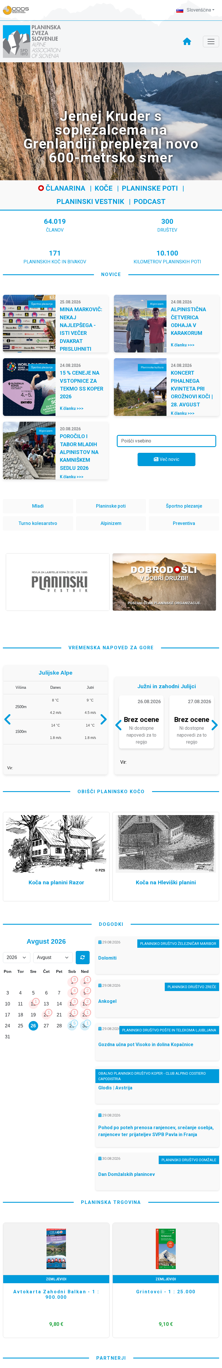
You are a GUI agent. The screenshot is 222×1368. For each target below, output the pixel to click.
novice (111, 274)
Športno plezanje (184, 506)
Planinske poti (150, 188)
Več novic (168, 459)
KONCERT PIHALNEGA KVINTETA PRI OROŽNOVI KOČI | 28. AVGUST (192, 389)
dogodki (111, 947)
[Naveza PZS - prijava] (19, 10)
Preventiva (184, 523)
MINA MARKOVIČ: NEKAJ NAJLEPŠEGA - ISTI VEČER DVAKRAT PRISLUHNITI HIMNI (81, 333)
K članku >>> (183, 345)
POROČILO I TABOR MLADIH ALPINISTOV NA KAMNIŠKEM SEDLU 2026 (79, 452)
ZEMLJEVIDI (56, 1302)
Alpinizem (111, 523)
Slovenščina (198, 10)
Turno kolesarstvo (37, 523)
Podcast (150, 202)
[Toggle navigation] (211, 41)
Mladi (38, 506)
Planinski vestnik (90, 202)
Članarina (64, 188)
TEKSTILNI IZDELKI (166, 1302)
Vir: (10, 788)
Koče (103, 188)
